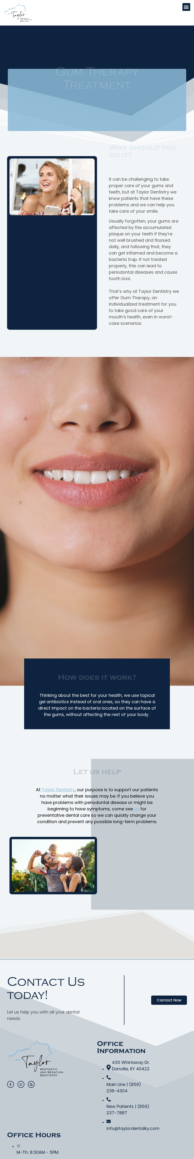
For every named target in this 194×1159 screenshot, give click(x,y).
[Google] (31, 1084)
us (136, 809)
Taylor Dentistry (58, 790)
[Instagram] (21, 1084)
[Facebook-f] (10, 1084)
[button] (186, 7)
